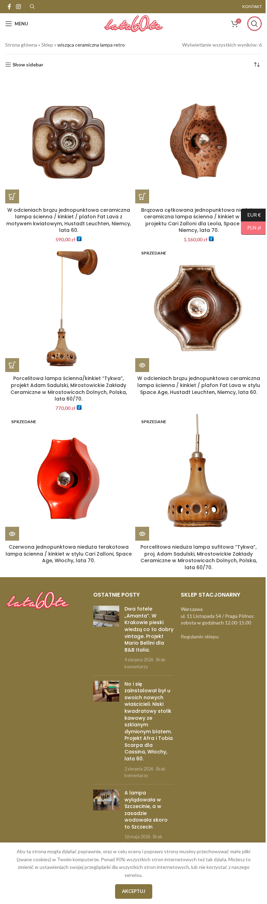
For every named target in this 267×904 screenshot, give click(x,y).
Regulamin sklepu (200, 636)
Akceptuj (133, 891)
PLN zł (251, 227)
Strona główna (21, 45)
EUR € (251, 214)
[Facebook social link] (9, 6)
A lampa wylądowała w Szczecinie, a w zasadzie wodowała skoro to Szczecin (146, 809)
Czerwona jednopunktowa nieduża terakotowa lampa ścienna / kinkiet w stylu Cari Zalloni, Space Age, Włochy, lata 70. (69, 553)
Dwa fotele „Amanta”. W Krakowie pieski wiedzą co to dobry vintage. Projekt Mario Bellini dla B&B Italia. (148, 629)
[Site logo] (133, 23)
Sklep (47, 45)
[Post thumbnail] (106, 638)
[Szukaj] (254, 24)
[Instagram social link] (18, 6)
